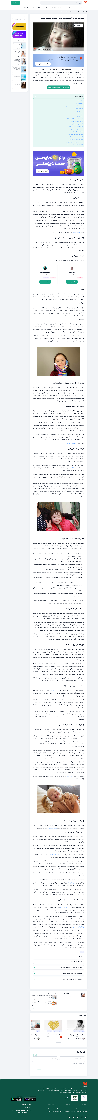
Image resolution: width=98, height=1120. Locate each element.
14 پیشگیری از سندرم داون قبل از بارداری (75, 144)
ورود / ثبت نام (15, 3)
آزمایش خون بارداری (55, 855)
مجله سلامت (47, 8)
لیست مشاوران (51, 1108)
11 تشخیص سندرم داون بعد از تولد (76, 134)
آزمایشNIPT (71, 883)
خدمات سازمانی (58, 1111)
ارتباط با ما (85, 1111)
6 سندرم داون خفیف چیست (77, 121)
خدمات (82, 8)
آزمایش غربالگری (53, 828)
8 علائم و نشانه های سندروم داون (76, 126)
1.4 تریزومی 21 (79, 111)
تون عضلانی (74, 468)
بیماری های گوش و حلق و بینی (78, 1031)
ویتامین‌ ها (49, 1031)
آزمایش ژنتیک (52, 691)
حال (86, 11)
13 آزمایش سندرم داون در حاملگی (76, 139)
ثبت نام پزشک (59, 1108)
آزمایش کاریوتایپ (76, 232)
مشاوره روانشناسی (66, 1108)
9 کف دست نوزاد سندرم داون (77, 129)
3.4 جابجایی (79, 116)
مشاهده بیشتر (35, 1008)
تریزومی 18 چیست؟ (72, 443)
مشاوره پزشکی (67, 1111)
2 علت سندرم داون (79, 103)
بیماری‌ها (78, 11)
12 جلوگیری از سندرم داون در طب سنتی (75, 137)
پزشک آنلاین (69, 776)
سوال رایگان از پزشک (27, 8)
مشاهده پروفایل (71, 282)
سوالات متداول (79, 1108)
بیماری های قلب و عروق (57, 1031)
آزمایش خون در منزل (78, 927)
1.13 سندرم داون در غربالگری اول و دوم (74, 142)
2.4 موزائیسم (79, 113)
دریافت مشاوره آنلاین (44, 64)
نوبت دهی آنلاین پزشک (59, 8)
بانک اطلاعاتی (38, 8)
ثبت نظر (39, 1069)
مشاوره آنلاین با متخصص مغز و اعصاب (58, 87)
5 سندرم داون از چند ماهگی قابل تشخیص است (73, 119)
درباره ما (85, 1108)
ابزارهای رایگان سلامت (72, 8)
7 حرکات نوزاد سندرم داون (77, 124)
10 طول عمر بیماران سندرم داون (76, 131)
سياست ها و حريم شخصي (76, 1111)
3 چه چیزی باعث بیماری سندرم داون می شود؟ (73, 106)
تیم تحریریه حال (67, 993)
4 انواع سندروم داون (79, 108)
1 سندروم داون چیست (78, 101)
